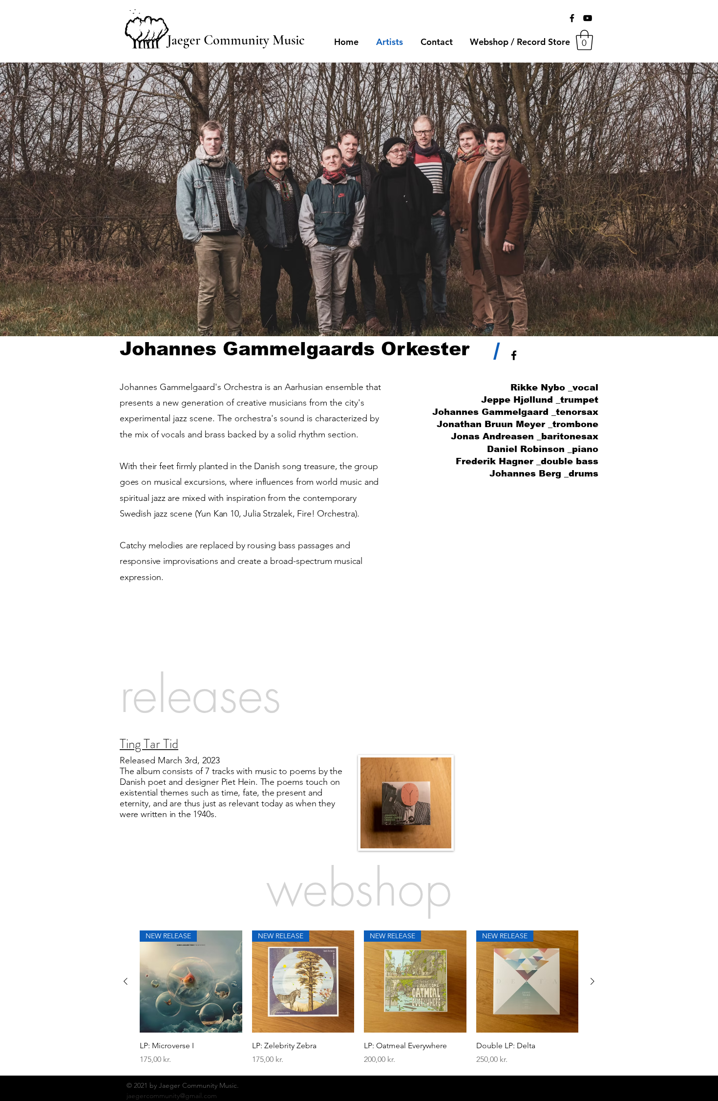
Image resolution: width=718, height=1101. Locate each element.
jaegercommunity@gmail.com (172, 1095)
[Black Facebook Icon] (572, 18)
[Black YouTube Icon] (587, 18)
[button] (584, 40)
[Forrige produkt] (125, 981)
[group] (359, 998)
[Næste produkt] (592, 981)
